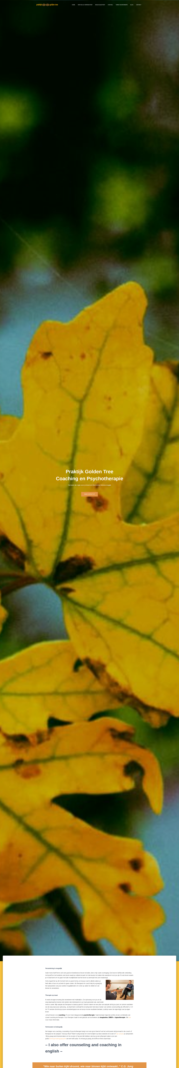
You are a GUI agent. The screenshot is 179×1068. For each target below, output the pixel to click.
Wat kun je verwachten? (85, 4)
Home (73, 4)
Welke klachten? (100, 4)
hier (130, 1017)
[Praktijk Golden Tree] (47, 4)
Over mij (110, 4)
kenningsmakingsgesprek (57, 1038)
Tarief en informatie (122, 4)
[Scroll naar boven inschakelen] (175, 1064)
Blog (131, 4)
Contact (138, 4)
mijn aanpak (120, 1034)
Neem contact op (89, 494)
